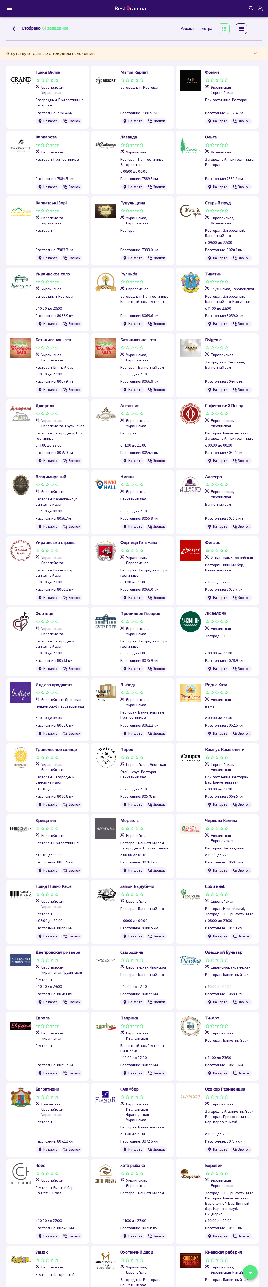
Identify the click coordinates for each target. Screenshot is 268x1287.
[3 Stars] (47, 80)
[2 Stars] (42, 80)
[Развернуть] (9, 8)
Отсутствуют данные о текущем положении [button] (50, 53)
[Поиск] (251, 8)
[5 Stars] (56, 80)
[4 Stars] (52, 80)
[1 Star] (38, 80)
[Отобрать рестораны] (250, 1272)
